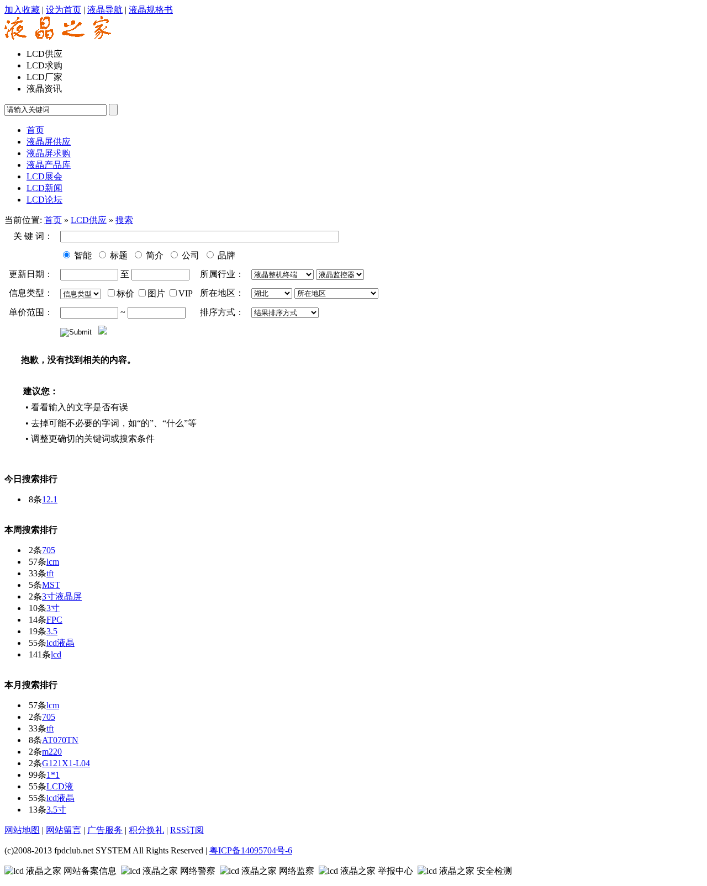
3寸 (53, 608)
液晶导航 (105, 9)
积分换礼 (146, 830)
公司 (189, 255)
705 (48, 550)
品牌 (225, 255)
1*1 (53, 774)
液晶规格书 (151, 9)
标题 (118, 255)
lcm (52, 561)
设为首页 (63, 9)
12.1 (49, 499)
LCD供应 (89, 220)
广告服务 (105, 830)
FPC (54, 619)
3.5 (51, 631)
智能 (82, 255)
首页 (53, 220)
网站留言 (63, 830)
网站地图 (22, 830)
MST (51, 585)
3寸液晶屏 (62, 596)
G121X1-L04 (66, 763)
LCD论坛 (44, 199)
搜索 (124, 220)
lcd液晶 (60, 643)
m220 (52, 751)
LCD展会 (44, 176)
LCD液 (59, 786)
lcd (56, 654)
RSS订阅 (187, 830)
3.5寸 (56, 809)
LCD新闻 (44, 188)
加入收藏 (22, 9)
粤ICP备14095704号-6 (250, 850)
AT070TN (60, 740)
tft (50, 573)
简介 (153, 255)
